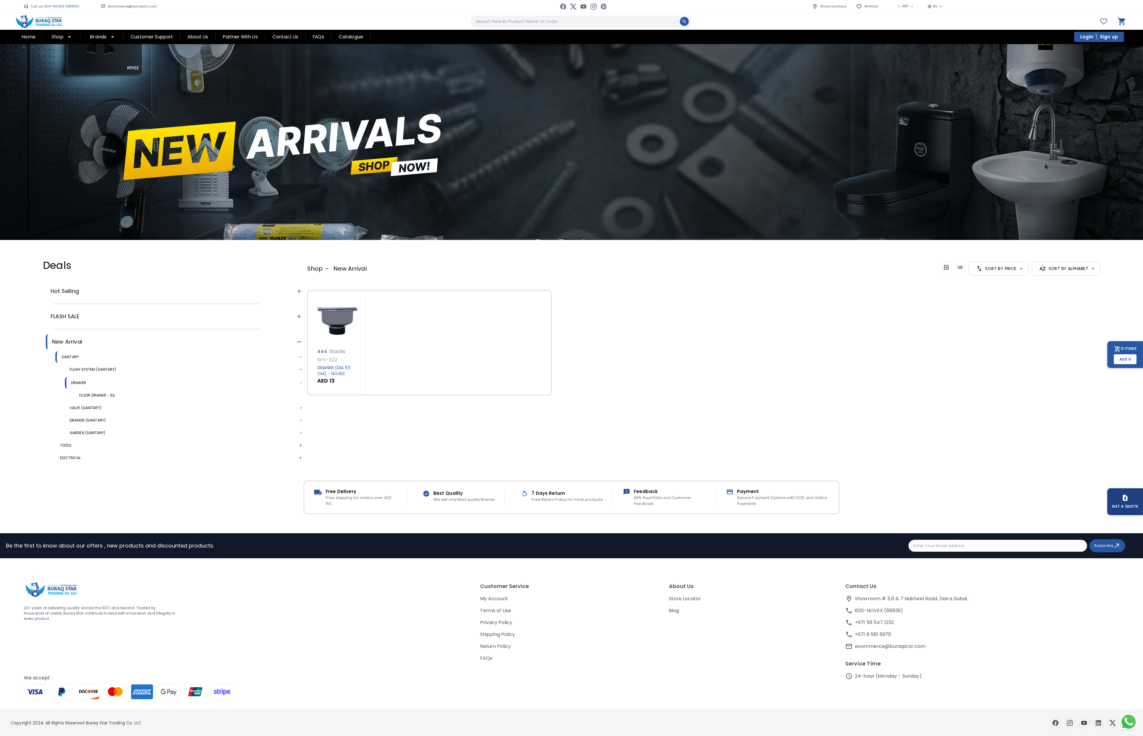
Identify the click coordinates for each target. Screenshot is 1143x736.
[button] (170, 291)
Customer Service (504, 586)
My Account (494, 598)
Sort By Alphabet (1068, 269)
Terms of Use (495, 610)
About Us (681, 586)
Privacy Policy (496, 622)
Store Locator (685, 598)
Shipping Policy (497, 634)
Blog (674, 610)
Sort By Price (1000, 269)
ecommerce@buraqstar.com (132, 6)
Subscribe (1103, 545)
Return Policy (495, 646)
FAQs (486, 658)
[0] (1122, 21)
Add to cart (332, 339)
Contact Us (860, 586)
